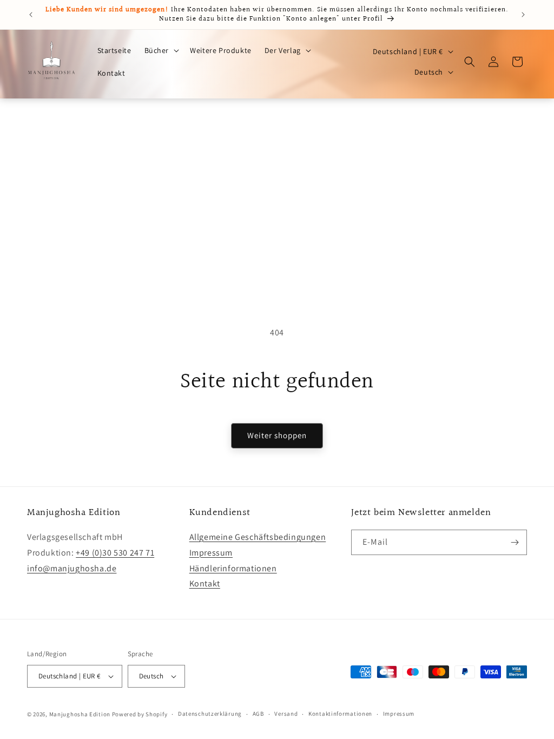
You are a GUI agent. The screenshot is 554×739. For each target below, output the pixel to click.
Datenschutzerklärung (210, 713)
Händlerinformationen (233, 568)
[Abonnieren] (514, 542)
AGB (258, 713)
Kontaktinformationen (340, 713)
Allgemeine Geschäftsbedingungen (257, 537)
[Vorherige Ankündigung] (31, 14)
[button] (161, 50)
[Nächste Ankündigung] (523, 14)
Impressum (211, 552)
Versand (286, 713)
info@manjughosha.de (71, 568)
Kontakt (204, 583)
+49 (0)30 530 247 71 (115, 552)
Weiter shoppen (277, 435)
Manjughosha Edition (79, 714)
